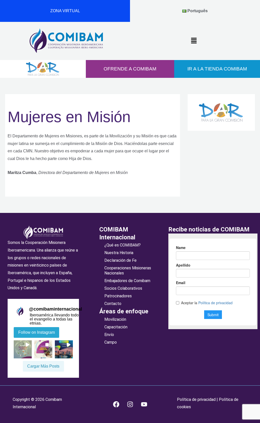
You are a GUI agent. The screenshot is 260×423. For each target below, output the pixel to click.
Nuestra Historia (118, 252)
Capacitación (115, 327)
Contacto (112, 303)
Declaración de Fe (120, 260)
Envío (109, 334)
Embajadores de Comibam (127, 280)
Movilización (115, 319)
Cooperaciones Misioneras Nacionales (127, 270)
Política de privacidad (197, 399)
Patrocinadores (118, 296)
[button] (194, 41)
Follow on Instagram (36, 332)
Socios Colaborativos (123, 288)
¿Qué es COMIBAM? (122, 245)
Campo (110, 342)
